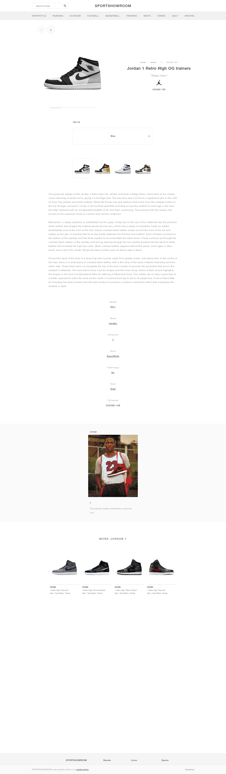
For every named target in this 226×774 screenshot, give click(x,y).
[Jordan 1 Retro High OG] (82, 168)
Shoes (143, 62)
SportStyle (113, 356)
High (113, 389)
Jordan (153, 62)
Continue (189, 769)
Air (113, 372)
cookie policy (82, 769)
